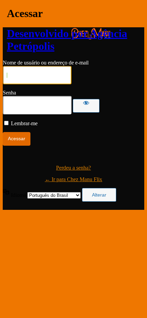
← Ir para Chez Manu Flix (73, 179)
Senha (9, 93)
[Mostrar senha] (86, 106)
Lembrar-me (24, 123)
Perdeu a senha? (73, 168)
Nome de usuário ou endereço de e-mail (46, 63)
